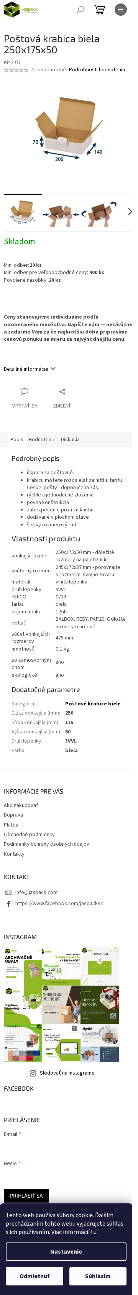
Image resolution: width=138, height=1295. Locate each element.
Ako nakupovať (21, 805)
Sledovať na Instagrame (67, 1073)
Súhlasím (98, 1276)
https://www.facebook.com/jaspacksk (59, 903)
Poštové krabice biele (93, 704)
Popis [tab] (16, 440)
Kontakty (14, 854)
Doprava (13, 815)
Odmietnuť (34, 1276)
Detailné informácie (26, 369)
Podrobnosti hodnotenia (97, 70)
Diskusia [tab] (70, 440)
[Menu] (120, 9)
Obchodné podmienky (29, 834)
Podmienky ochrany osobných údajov (46, 844)
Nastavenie (66, 1251)
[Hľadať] (80, 9)
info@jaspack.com (36, 892)
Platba (11, 825)
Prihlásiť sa (26, 1195)
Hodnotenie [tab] (42, 440)
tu (94, 1232)
